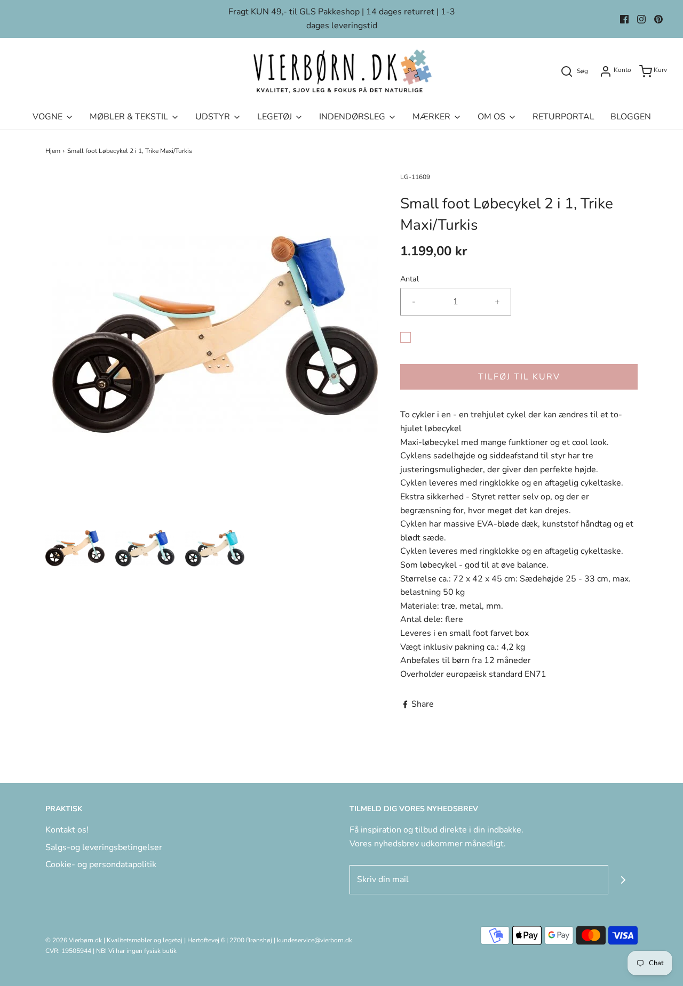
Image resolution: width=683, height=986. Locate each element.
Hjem (52, 151)
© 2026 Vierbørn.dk (73, 940)
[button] (75, 548)
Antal (409, 278)
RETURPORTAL (563, 117)
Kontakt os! (67, 830)
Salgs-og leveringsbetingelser (103, 847)
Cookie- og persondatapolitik (100, 864)
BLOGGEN (630, 117)
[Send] (623, 879)
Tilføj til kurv (519, 377)
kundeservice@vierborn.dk (314, 940)
